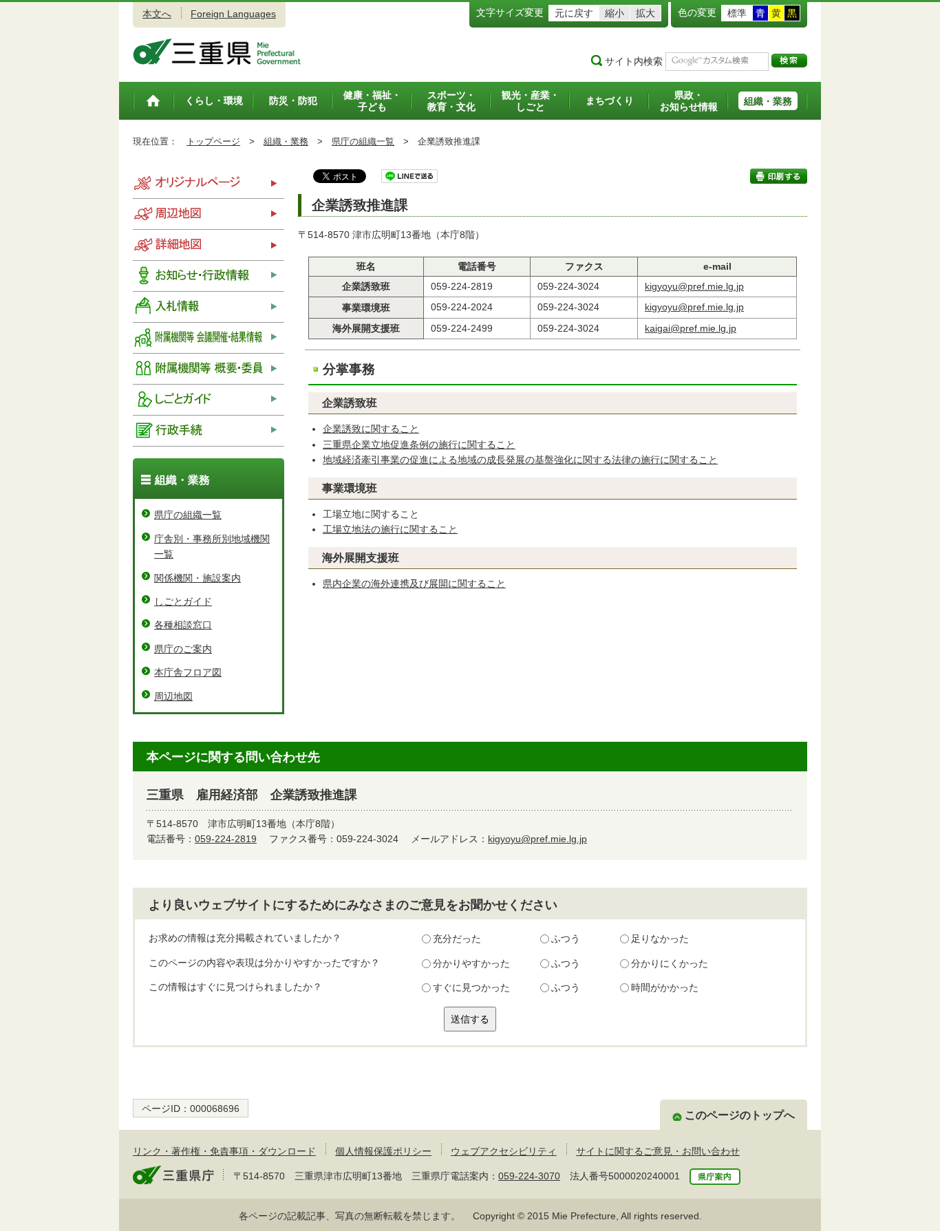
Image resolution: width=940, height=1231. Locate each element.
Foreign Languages (233, 13)
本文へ (156, 13)
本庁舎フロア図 (188, 672)
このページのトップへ (740, 1115)
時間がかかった (664, 987)
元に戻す (574, 13)
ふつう (565, 938)
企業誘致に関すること (371, 428)
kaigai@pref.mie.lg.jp (690, 328)
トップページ (213, 141)
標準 (737, 13)
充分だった (457, 938)
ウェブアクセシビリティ (504, 1151)
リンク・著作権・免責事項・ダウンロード (224, 1151)
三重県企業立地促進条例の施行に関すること (419, 444)
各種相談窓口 (183, 624)
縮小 (614, 13)
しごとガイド (183, 601)
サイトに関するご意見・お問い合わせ (658, 1151)
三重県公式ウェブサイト (217, 52)
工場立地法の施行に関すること (390, 529)
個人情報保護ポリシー (383, 1151)
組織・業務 (286, 141)
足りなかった (660, 938)
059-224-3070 (529, 1175)
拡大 (645, 13)
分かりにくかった (669, 963)
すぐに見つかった (471, 987)
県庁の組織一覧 (363, 141)
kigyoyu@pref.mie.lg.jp (694, 286)
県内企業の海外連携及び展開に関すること (414, 583)
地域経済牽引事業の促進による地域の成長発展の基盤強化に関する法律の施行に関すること (520, 459)
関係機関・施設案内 (197, 578)
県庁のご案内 (183, 648)
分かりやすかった (471, 963)
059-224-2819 (226, 838)
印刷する (778, 176)
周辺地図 (173, 696)
